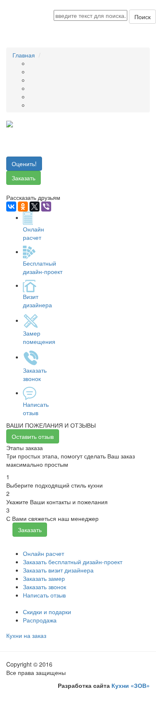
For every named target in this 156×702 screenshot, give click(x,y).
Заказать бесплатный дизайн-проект (72, 562)
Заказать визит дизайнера (58, 570)
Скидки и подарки (47, 611)
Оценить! (24, 163)
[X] (35, 207)
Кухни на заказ (26, 635)
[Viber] (46, 207)
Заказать (23, 178)
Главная (23, 55)
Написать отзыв (44, 595)
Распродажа (40, 620)
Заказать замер (44, 578)
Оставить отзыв (33, 436)
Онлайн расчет (43, 553)
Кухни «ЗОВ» (130, 685)
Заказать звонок (44, 587)
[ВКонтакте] (11, 207)
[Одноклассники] (23, 207)
